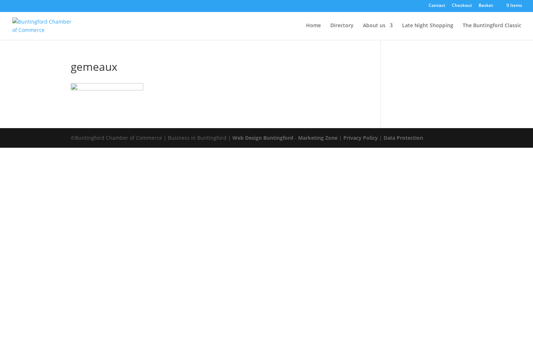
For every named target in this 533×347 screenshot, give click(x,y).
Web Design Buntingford (262, 137)
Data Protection (403, 137)
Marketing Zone (318, 137)
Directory (342, 26)
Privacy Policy (360, 137)
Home (313, 26)
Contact (437, 5)
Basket (486, 5)
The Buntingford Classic (492, 26)
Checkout (462, 5)
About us (374, 26)
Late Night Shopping (427, 26)
